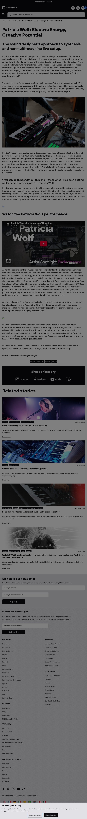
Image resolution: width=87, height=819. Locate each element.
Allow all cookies (51, 815)
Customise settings (35, 815)
